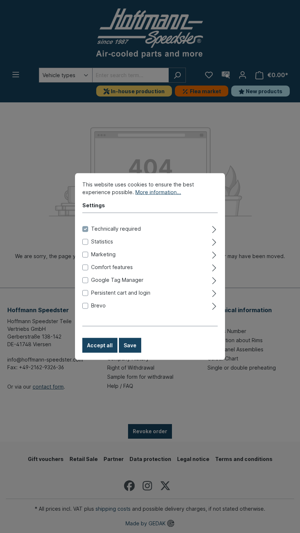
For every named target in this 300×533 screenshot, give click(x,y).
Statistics (102, 241)
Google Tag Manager (117, 280)
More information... (158, 192)
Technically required (116, 229)
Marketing (103, 254)
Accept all (100, 345)
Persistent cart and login (120, 293)
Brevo (98, 305)
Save (130, 345)
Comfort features (112, 267)
